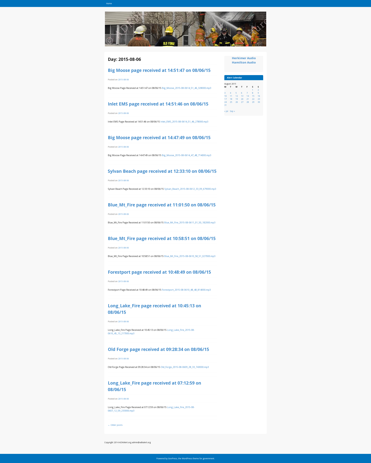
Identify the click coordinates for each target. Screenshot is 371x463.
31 (225, 105)
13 (242, 96)
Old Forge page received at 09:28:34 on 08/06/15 (158, 349)
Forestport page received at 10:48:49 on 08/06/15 (159, 272)
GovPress (172, 458)
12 (236, 96)
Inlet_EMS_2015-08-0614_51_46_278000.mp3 (184, 121)
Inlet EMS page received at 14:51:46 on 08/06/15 (158, 104)
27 (242, 102)
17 (225, 99)
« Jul (226, 111)
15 (253, 96)
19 (236, 99)
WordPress (187, 458)
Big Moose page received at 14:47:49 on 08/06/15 (159, 137)
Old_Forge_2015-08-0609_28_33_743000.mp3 (185, 367)
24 (225, 102)
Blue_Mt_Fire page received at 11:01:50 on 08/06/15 (162, 205)
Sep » (232, 111)
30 (259, 102)
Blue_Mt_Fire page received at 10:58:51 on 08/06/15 (162, 238)
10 (225, 96)
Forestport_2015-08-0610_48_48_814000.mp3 (186, 289)
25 (231, 102)
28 (248, 102)
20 (242, 99)
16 (259, 96)
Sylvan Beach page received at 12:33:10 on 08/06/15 (162, 171)
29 (253, 102)
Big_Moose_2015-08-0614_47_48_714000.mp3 (186, 155)
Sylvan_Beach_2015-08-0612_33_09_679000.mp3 (190, 188)
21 (248, 99)
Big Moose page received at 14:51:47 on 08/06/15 (159, 70)
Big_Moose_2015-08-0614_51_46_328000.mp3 (186, 88)
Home (109, 3)
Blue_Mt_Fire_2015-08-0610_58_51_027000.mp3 (189, 256)
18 (231, 99)
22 (253, 99)
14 (248, 96)
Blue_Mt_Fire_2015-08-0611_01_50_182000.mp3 (189, 222)
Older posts (115, 424)
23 (259, 99)
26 (236, 102)
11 (231, 96)
